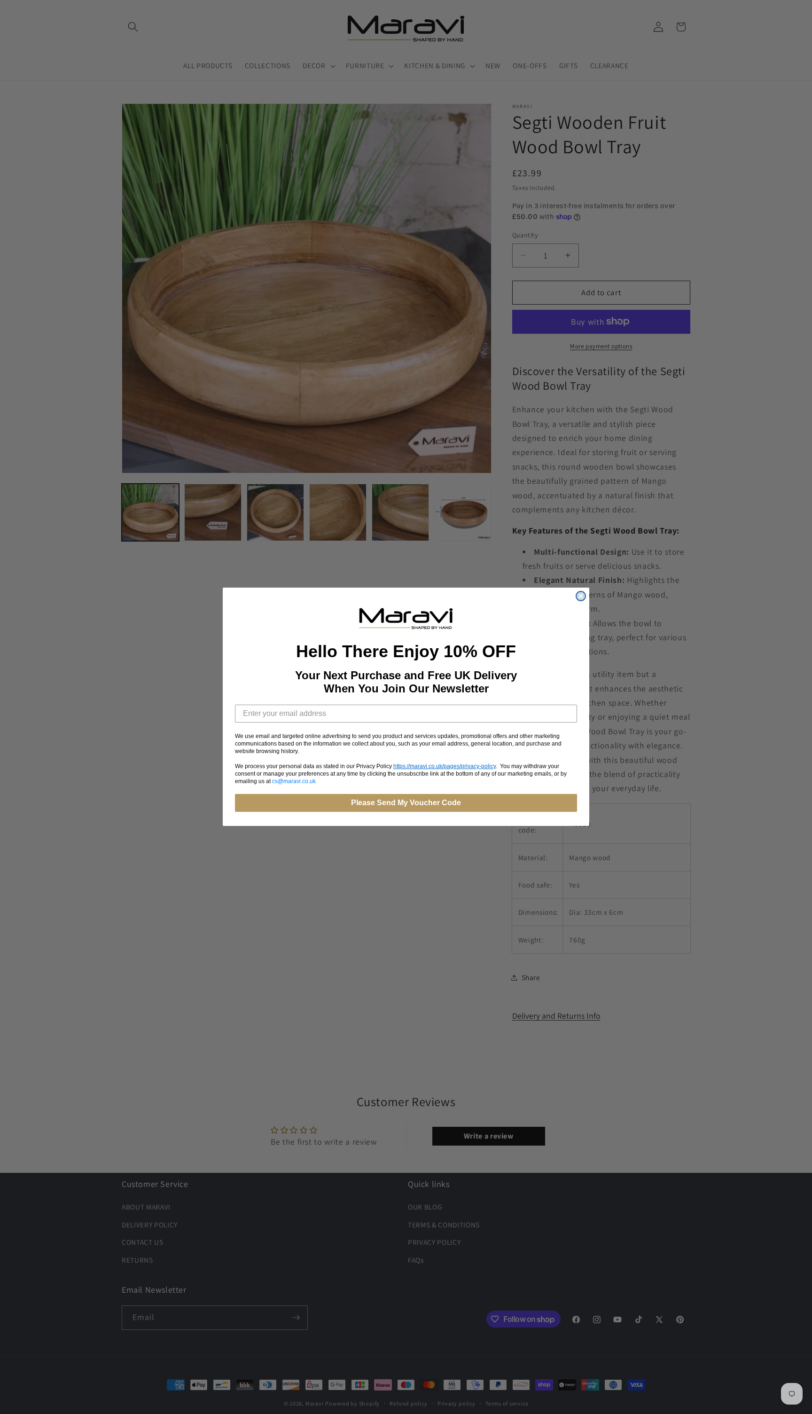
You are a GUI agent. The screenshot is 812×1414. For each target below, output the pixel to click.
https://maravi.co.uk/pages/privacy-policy (444, 766)
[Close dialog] (581, 596)
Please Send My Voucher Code (406, 803)
